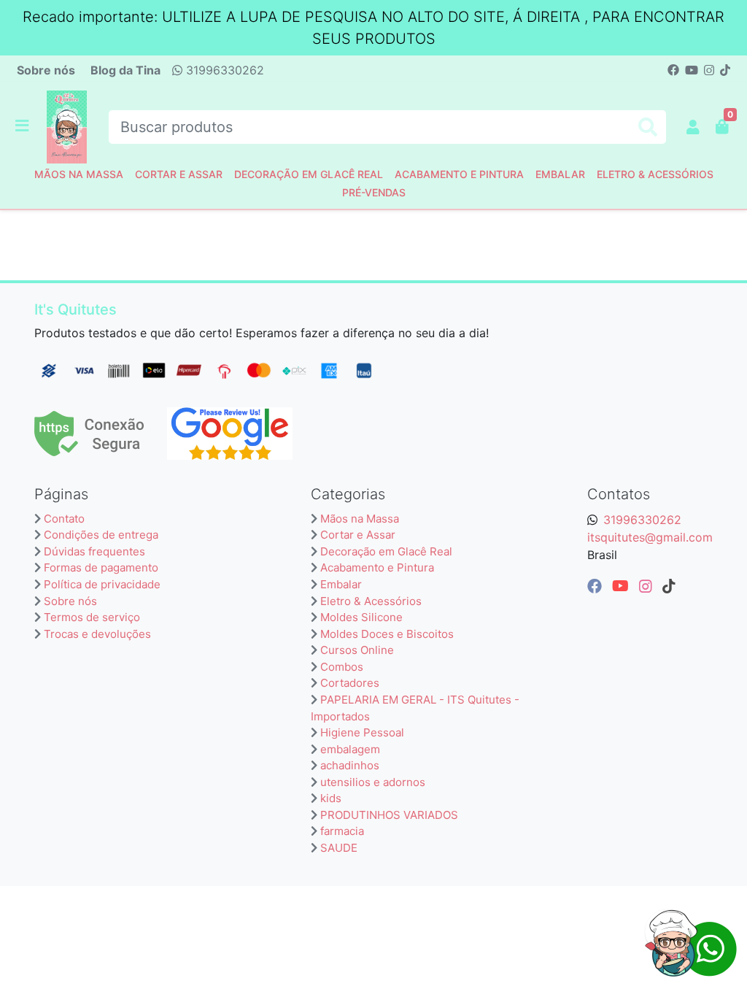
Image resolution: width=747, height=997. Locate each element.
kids (330, 798)
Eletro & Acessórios (655, 174)
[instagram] (648, 586)
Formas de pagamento (101, 567)
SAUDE (338, 848)
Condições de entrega (101, 535)
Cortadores (349, 683)
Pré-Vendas (374, 192)
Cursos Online (357, 650)
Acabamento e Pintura (459, 174)
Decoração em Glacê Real (308, 174)
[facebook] (596, 586)
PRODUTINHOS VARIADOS (389, 815)
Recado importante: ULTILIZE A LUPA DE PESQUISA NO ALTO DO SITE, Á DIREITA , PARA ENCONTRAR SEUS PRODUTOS (373, 27)
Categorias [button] (348, 494)
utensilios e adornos (372, 782)
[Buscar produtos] (647, 127)
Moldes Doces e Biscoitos (387, 634)
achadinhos (349, 765)
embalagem (350, 749)
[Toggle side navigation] (23, 126)
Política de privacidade (102, 584)
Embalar (560, 174)
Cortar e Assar (178, 174)
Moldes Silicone (361, 617)
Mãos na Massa (78, 174)
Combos (341, 667)
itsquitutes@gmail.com (650, 537)
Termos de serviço (92, 617)
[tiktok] (669, 586)
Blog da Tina (125, 70)
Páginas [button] (61, 494)
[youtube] (622, 586)
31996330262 (223, 70)
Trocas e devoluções (97, 634)
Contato (64, 519)
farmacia (342, 831)
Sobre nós (46, 70)
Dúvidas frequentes (94, 551)
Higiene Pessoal (362, 732)
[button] (693, 127)
